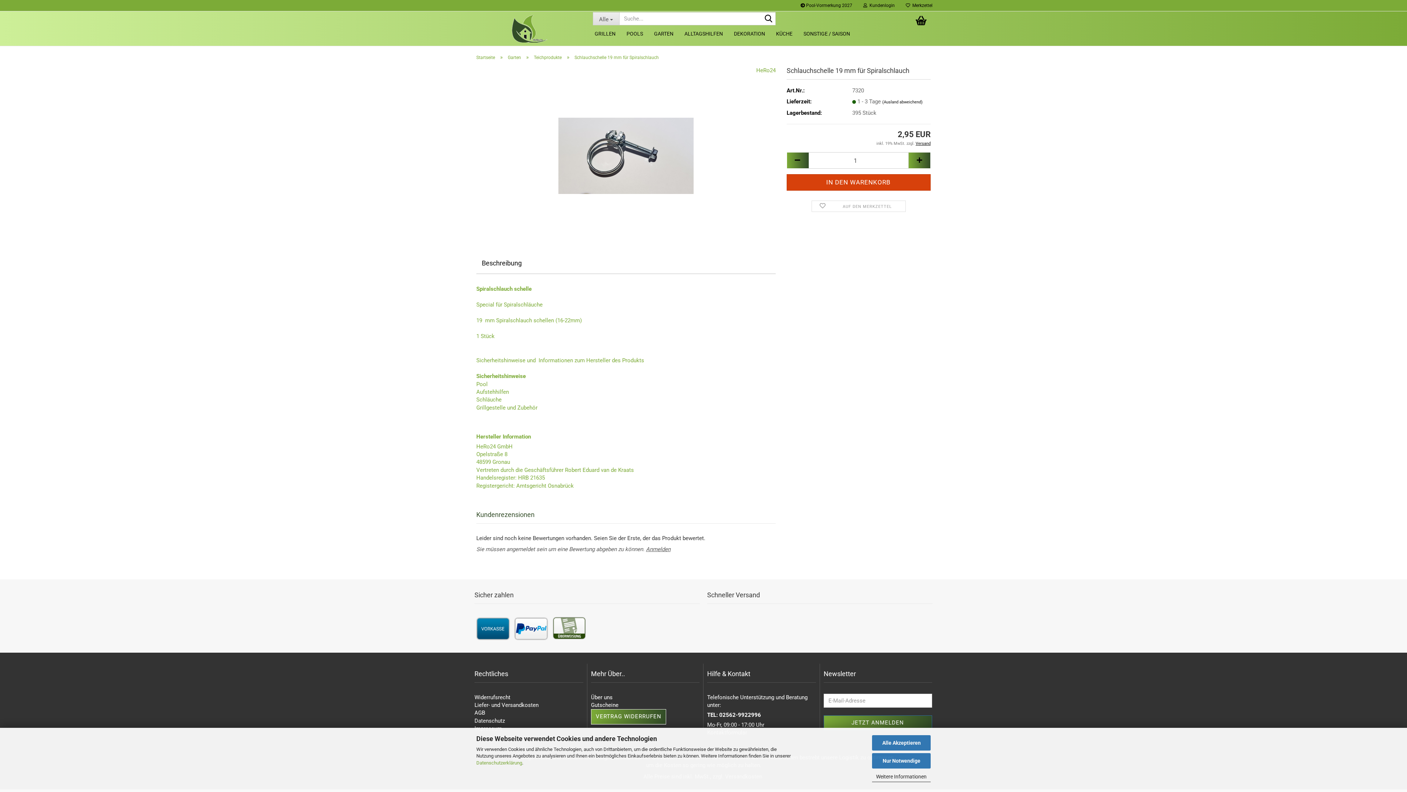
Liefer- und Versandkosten (506, 705)
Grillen (605, 34)
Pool (482, 384)
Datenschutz (489, 721)
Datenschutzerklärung (499, 763)
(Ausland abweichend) (902, 102)
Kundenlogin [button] (881, 5)
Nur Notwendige (901, 761)
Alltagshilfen (703, 34)
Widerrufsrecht (492, 697)
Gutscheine (604, 705)
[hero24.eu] (529, 28)
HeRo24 (766, 70)
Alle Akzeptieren (901, 743)
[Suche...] (769, 19)
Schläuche (489, 399)
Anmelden (658, 549)
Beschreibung (502, 263)
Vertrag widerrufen (628, 716)
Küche (784, 34)
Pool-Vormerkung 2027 (828, 5)
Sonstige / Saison (827, 34)
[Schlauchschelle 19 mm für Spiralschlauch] (626, 149)
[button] (798, 160)
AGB (479, 713)
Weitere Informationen (901, 777)
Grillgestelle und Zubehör (507, 407)
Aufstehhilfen (492, 392)
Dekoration (749, 34)
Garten (663, 34)
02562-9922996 (740, 715)
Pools (635, 34)
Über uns (602, 697)
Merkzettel (921, 5)
